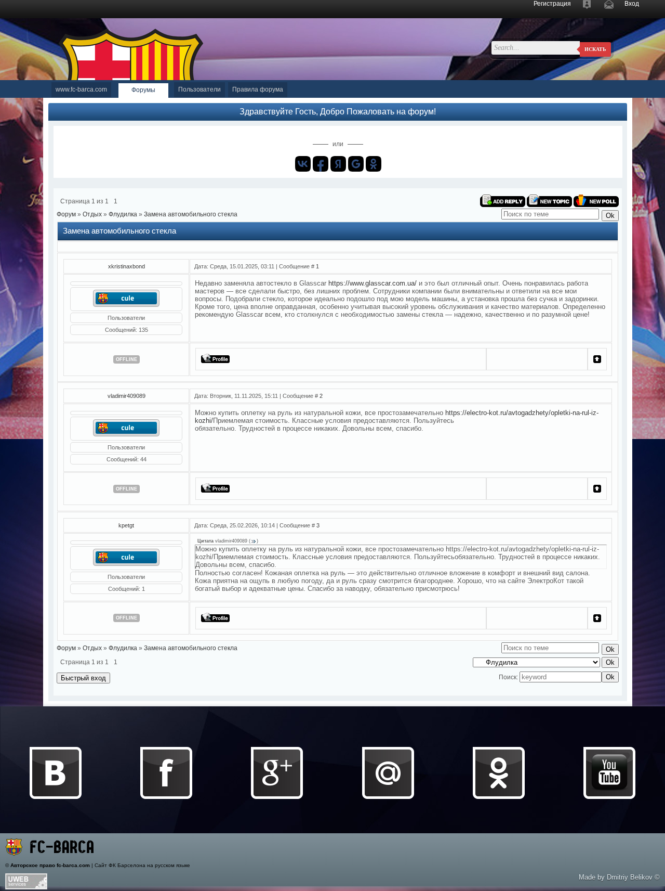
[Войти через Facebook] (320, 164)
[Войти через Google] (356, 164)
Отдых (92, 214)
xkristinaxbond (126, 266)
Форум (66, 214)
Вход (631, 3)
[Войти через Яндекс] (338, 164)
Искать (595, 49)
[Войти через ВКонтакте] (303, 164)
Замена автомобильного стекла (190, 214)
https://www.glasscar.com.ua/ (372, 283)
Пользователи (199, 89)
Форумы (143, 90)
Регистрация (552, 3)
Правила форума (257, 89)
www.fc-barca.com (81, 89)
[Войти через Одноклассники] (373, 164)
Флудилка (123, 214)
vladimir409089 (126, 396)
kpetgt (126, 525)
